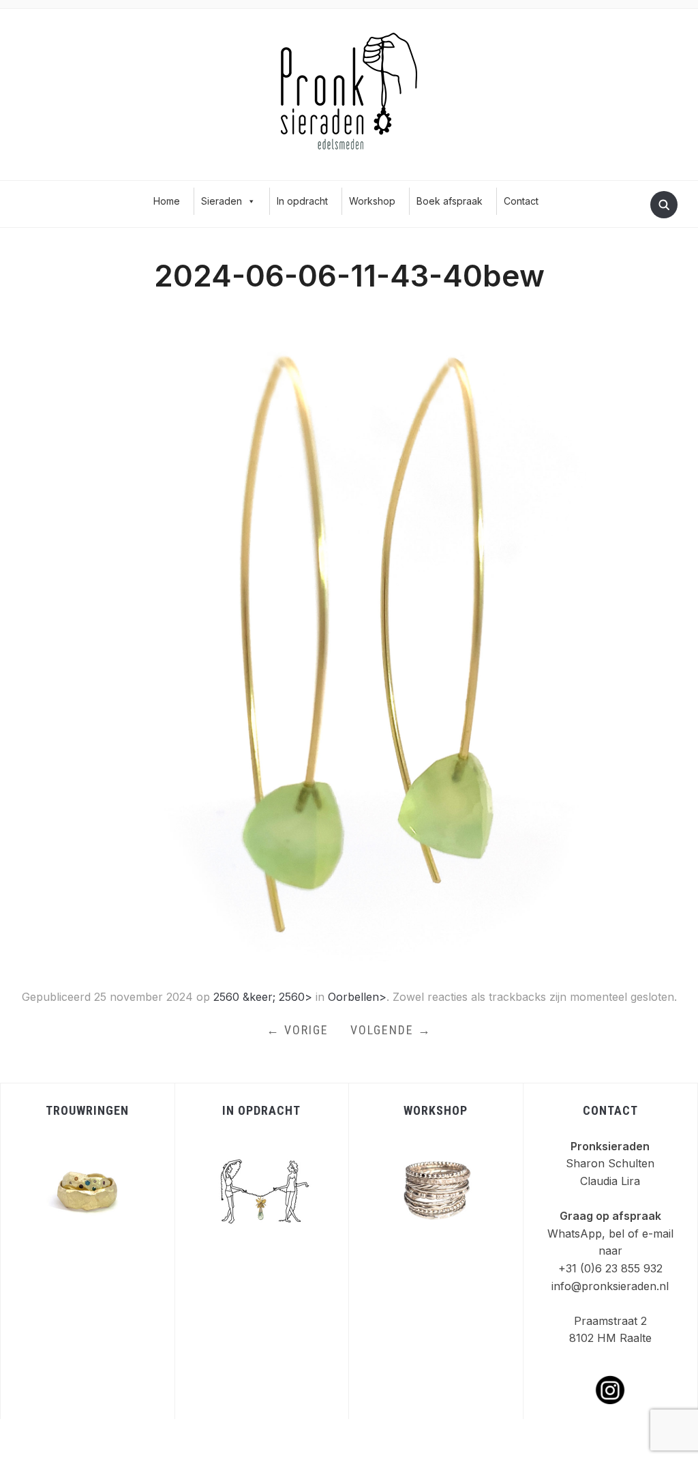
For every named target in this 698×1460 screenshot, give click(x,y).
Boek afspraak (449, 201)
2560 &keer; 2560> (262, 997)
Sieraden (221, 201)
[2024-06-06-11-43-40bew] (349, 642)
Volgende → (390, 1030)
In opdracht (302, 201)
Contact (521, 201)
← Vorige (298, 1030)
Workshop (372, 201)
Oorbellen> (357, 997)
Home (166, 201)
